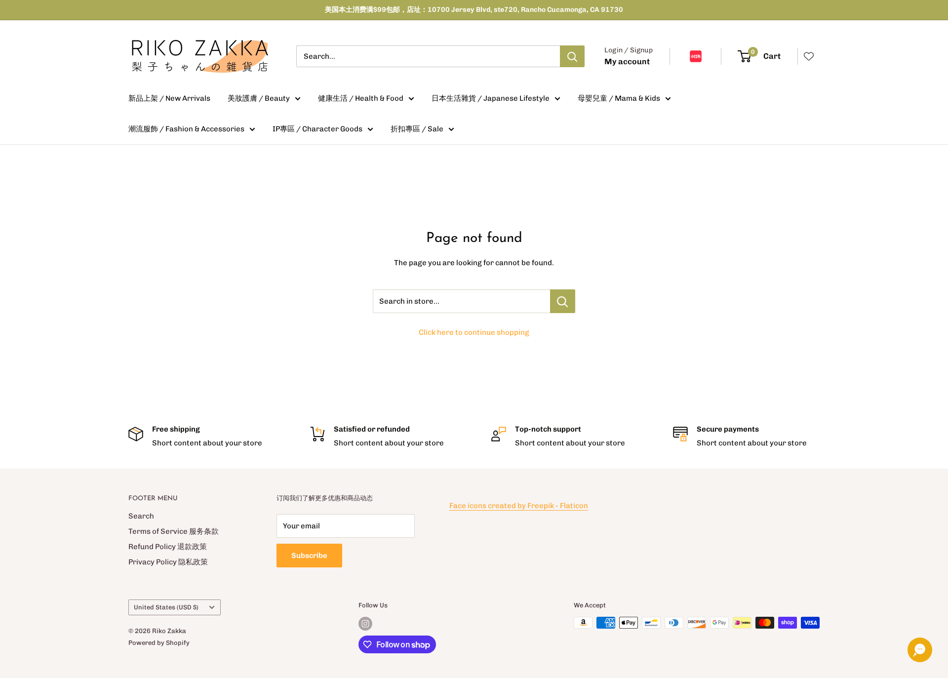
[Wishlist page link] (809, 56)
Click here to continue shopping (474, 332)
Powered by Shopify (159, 642)
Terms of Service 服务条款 (173, 531)
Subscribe (309, 555)
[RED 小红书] (695, 56)
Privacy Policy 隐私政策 (168, 562)
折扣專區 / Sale (417, 128)
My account (627, 61)
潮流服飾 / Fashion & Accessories (186, 128)
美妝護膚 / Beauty (259, 98)
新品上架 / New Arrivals (169, 98)
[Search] (572, 56)
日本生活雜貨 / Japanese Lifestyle (491, 98)
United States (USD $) (166, 607)
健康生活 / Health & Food (360, 98)
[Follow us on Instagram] (365, 624)
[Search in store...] (562, 301)
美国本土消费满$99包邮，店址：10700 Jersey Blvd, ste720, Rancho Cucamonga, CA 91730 (474, 9)
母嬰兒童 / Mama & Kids (619, 98)
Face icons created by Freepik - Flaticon (518, 505)
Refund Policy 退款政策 (167, 546)
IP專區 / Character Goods (317, 128)
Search (141, 516)
